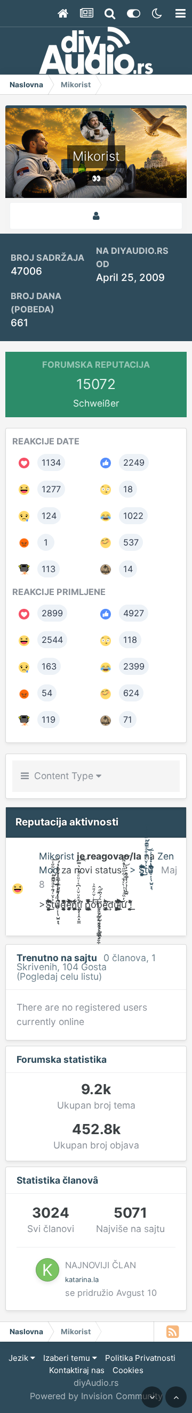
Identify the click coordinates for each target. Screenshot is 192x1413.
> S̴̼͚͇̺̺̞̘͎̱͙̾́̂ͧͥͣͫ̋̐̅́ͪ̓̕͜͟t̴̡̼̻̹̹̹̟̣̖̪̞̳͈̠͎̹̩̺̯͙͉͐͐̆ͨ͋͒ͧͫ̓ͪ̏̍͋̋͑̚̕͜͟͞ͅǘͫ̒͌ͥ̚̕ (141, 869)
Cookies (128, 1370)
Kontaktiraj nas (77, 1370)
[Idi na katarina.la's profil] (47, 1270)
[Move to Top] (176, 1397)
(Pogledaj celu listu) (59, 976)
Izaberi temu (67, 1358)
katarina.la (82, 1279)
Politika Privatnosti (140, 1358)
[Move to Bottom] (152, 1397)
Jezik (19, 1358)
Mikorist (56, 856)
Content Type (62, 775)
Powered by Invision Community (96, 1396)
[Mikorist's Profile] (96, 216)
